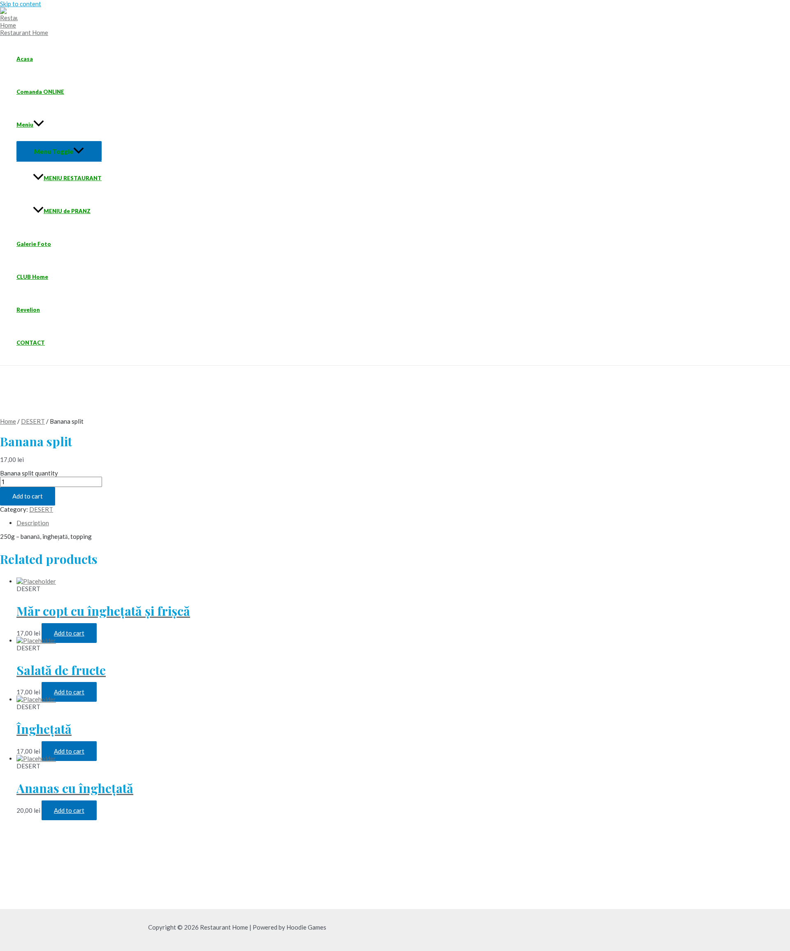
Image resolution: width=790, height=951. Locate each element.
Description (32, 523)
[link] (12, 25)
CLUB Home (32, 277)
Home (8, 421)
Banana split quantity (29, 473)
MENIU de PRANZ (67, 211)
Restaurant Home (24, 32)
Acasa (24, 59)
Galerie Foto (33, 244)
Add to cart (27, 496)
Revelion (28, 309)
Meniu (24, 124)
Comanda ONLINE (40, 91)
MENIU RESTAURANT (73, 178)
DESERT (33, 421)
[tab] (103, 523)
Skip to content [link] (20, 3)
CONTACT (30, 342)
